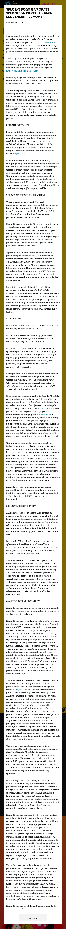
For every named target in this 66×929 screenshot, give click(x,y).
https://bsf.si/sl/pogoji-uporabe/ (22, 71)
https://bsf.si (48, 42)
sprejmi (33, 918)
